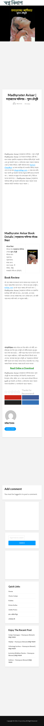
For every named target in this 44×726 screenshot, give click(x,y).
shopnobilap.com (20, 170)
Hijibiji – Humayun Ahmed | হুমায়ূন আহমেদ (21, 642)
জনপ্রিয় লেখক (9, 288)
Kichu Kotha (12, 605)
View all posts (10, 429)
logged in (18, 494)
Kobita (10, 601)
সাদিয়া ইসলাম (19, 104)
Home (10, 591)
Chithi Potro (12, 610)
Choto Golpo (13, 596)
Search (22, 543)
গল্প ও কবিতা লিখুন (13, 614)
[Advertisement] (22, 65)
